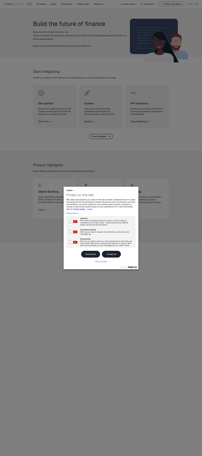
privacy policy (79, 209)
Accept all (111, 254)
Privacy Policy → (72, 213)
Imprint (89, 209)
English (69, 190)
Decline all (91, 254)
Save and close (101, 261)
